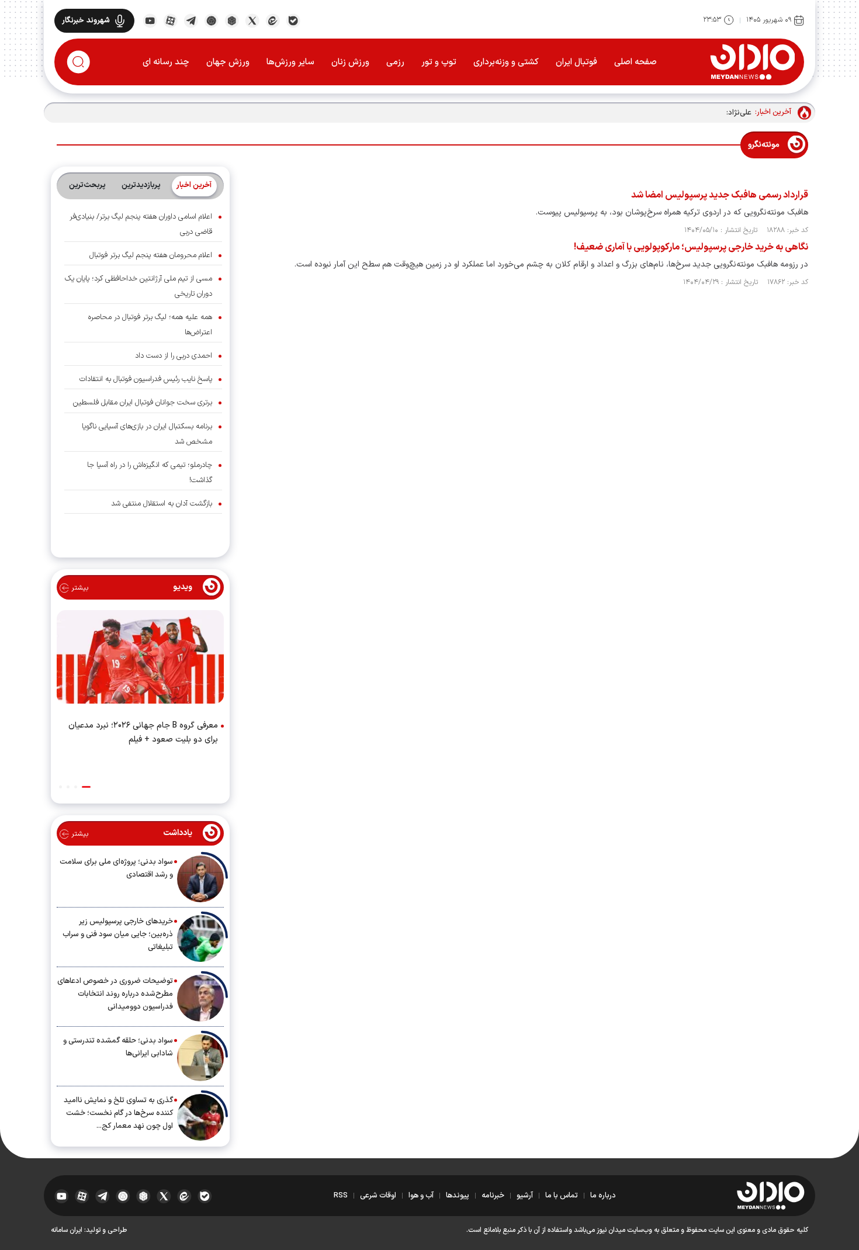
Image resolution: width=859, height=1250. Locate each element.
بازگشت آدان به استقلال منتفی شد (161, 504)
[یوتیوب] (150, 20)
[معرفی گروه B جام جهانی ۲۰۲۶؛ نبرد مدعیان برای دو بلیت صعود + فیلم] (140, 659)
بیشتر (78, 588)
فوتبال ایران (576, 62)
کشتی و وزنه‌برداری (506, 62)
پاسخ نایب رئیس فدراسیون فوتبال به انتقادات (145, 379)
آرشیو (525, 1195)
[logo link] (752, 61)
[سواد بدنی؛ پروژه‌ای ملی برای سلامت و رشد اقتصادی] (200, 879)
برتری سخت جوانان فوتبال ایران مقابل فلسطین (142, 402)
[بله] (293, 20)
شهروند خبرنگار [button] (86, 20)
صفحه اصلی (635, 62)
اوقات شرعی (378, 1195)
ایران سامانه (66, 1230)
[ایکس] (252, 20)
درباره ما (603, 1195)
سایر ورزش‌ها (290, 62)
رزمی (395, 62)
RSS (341, 1195)
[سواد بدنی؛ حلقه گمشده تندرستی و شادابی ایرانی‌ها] (200, 1057)
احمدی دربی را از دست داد (173, 356)
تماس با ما (561, 1195)
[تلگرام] (190, 20)
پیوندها (457, 1195)
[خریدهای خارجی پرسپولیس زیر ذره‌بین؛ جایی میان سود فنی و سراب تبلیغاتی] (200, 938)
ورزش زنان (350, 62)
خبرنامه (493, 1195)
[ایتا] (272, 20)
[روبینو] (211, 20)
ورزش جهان (228, 62)
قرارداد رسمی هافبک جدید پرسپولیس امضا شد (719, 195)
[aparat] (170, 20)
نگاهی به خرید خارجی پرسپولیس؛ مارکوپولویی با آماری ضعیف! (691, 247)
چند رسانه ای (166, 62)
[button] (86, 787)
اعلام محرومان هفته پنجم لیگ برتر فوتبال (150, 255)
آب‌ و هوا (421, 1195)
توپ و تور (438, 62)
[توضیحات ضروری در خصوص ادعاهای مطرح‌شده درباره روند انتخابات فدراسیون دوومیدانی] (200, 998)
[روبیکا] (231, 20)
